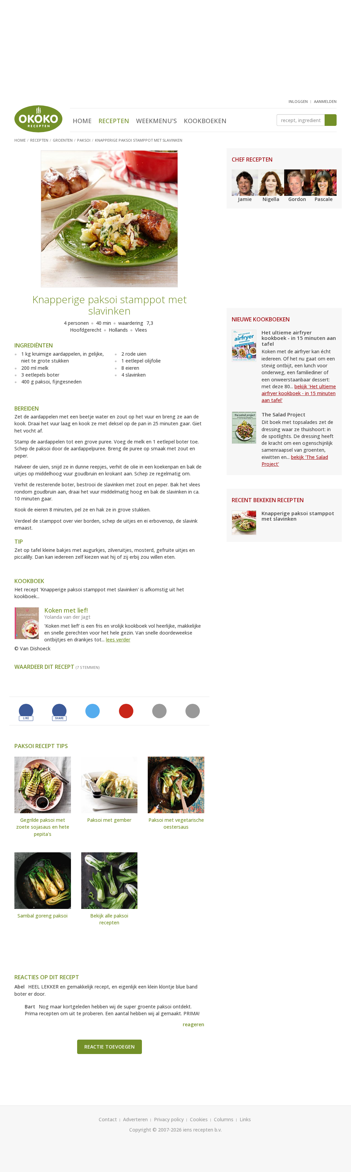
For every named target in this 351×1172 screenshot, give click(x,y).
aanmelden (325, 101)
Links (245, 1119)
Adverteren (135, 1119)
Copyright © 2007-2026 (155, 1129)
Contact (108, 1119)
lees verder (118, 639)
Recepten (113, 121)
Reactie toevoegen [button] (109, 1046)
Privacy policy (169, 1119)
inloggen (298, 101)
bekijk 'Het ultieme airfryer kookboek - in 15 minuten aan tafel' (299, 393)
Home (82, 121)
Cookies (199, 1119)
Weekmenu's (156, 121)
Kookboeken (205, 121)
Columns (223, 1119)
